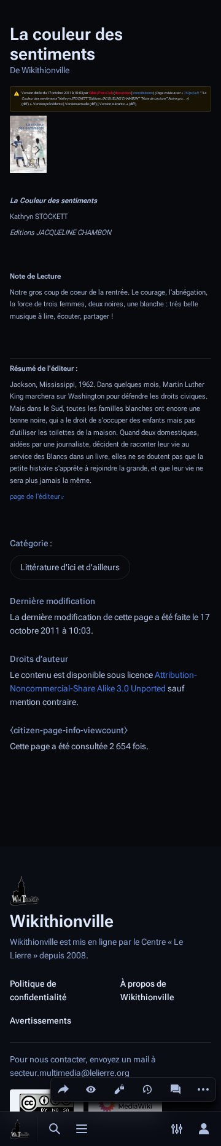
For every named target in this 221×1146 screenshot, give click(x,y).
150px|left (191, 93)
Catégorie (29, 543)
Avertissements (40, 1020)
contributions (143, 93)
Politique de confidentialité (38, 990)
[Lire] (91, 1089)
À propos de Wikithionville (147, 990)
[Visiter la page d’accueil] (19, 1128)
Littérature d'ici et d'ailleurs (70, 567)
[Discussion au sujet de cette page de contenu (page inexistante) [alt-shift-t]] (175, 1089)
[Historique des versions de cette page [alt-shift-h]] (147, 1089)
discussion (123, 93)
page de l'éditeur (35, 496)
